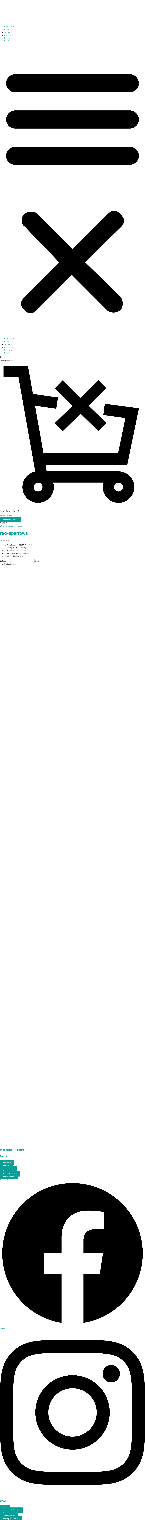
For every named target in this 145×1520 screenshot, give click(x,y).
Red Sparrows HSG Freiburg (18, 553)
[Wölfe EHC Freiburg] (54, 924)
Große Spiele (9, 27)
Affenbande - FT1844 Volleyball (19, 545)
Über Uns (8, 38)
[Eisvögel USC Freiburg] (54, 815)
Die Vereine (8, 35)
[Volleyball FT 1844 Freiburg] (54, 1143)
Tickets (7, 32)
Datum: (3, 561)
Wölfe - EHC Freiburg (15, 556)
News (6, 30)
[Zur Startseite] (22, 22)
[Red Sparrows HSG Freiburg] (54, 1034)
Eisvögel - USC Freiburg (16, 548)
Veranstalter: (5, 540)
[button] (72, 190)
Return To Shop (6, 515)
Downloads (8, 41)
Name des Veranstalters (16, 550)
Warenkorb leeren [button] (10, 519)
